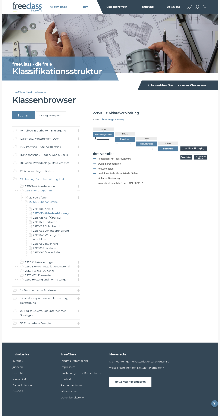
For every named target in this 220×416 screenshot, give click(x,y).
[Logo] (27, 7)
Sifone (38, 197)
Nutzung (148, 6)
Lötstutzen (45, 248)
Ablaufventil (46, 226)
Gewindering (47, 252)
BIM (85, 6)
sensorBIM (19, 379)
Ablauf (43, 208)
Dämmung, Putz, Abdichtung (41, 146)
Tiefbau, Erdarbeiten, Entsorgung (43, 130)
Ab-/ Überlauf (47, 217)
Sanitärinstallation (40, 186)
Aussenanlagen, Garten (37, 171)
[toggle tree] (78, 130)
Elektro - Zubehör (39, 270)
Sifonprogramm (38, 190)
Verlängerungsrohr (51, 230)
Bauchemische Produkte (38, 290)
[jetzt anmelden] (198, 7)
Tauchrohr (45, 243)
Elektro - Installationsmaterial (47, 266)
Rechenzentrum (71, 385)
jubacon (17, 366)
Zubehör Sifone (43, 201)
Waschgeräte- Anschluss (48, 237)
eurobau (17, 360)
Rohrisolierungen (39, 262)
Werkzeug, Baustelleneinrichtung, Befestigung (44, 300)
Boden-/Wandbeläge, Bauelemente (44, 162)
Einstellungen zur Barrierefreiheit (82, 373)
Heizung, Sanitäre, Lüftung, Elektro (44, 179)
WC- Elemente (38, 275)
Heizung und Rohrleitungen (46, 279)
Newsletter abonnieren (130, 381)
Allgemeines (58, 6)
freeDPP (17, 391)
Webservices (69, 391)
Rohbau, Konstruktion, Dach (40, 138)
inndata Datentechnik (75, 360)
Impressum (68, 366)
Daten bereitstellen (73, 397)
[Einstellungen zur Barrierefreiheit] (214, 403)
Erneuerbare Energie (35, 323)
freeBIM (17, 373)
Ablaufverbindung (51, 213)
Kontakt (66, 379)
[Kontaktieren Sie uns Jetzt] (189, 7)
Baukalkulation (22, 385)
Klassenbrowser (116, 6)
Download (173, 6)
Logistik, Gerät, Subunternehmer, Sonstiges (43, 313)
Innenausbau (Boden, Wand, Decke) (44, 154)
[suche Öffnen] (205, 9)
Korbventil (45, 222)
